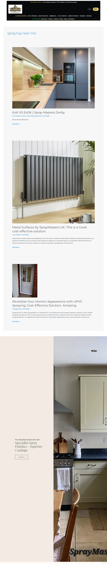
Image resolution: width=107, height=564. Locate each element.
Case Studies (16, 116)
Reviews (89, 16)
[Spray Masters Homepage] (15, 9)
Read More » (16, 124)
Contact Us (21, 457)
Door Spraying (43, 16)
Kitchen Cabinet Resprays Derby (31, 116)
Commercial (53, 16)
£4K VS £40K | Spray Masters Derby (38, 112)
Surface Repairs (73, 16)
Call (90, 9)
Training (82, 16)
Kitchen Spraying (21, 16)
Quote (95, 9)
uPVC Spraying (32, 16)
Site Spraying (62, 16)
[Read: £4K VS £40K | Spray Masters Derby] (53, 77)
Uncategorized (16, 309)
